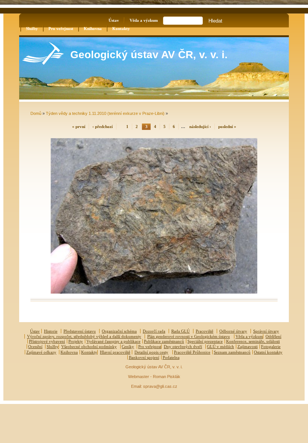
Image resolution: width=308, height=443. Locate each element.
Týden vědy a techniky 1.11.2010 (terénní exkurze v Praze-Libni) (105, 113)
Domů (35, 113)
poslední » (227, 126)
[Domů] (43, 63)
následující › (200, 126)
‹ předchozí (102, 126)
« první (78, 126)
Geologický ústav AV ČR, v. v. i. (149, 54)
